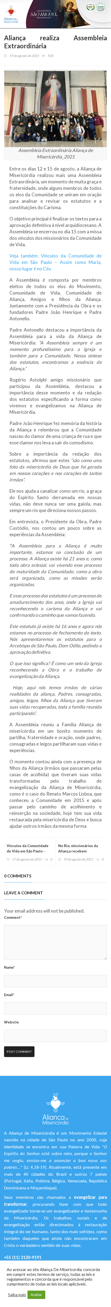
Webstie (11, 1022)
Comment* (13, 917)
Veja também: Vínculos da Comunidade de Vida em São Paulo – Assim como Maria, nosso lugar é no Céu (55, 262)
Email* (9, 995)
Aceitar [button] (36, 1295)
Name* (9, 967)
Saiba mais (17, 1295)
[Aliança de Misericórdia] (11, 14)
